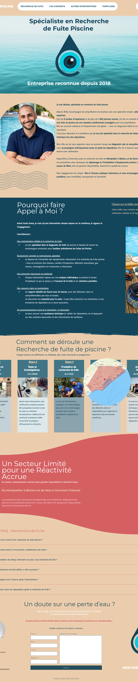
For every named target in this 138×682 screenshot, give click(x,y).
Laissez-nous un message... (69, 633)
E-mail (33, 649)
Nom (32, 641)
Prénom (33, 633)
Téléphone (34, 658)
